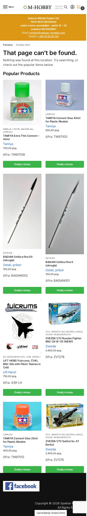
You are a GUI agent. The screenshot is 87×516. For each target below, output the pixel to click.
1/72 (48, 331)
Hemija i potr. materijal (18, 129)
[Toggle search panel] (66, 7)
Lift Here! (9, 372)
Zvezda (51, 346)
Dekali (36, 357)
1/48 (28, 357)
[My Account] (72, 7)
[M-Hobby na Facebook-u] (43, 486)
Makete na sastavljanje (67, 331)
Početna (8, 44)
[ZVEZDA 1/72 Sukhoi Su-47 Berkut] (65, 416)
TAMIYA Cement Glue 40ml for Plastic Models (63, 119)
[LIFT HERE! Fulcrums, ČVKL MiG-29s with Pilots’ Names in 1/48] (22, 326)
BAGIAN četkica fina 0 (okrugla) (59, 263)
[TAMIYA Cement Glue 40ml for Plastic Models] (65, 95)
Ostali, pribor (12, 265)
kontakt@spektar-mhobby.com (47, 32)
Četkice (8, 253)
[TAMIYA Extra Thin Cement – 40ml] (22, 102)
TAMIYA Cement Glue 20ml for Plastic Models (20, 440)
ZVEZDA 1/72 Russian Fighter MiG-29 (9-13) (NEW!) (64, 340)
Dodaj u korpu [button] (22, 164)
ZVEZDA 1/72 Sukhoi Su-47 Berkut (62, 442)
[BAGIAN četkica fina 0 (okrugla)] (65, 214)
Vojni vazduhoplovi (58, 334)
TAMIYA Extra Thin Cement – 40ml (21, 137)
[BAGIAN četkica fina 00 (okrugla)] (22, 211)
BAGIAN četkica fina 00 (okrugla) (18, 258)
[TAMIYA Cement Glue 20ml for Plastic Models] (22, 416)
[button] (79, 7)
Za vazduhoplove (14, 357)
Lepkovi (8, 132)
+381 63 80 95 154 (48, 36)
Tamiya (8, 144)
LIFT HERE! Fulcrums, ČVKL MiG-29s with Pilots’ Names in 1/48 (22, 364)
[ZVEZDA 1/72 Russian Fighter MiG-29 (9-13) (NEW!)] (65, 314)
